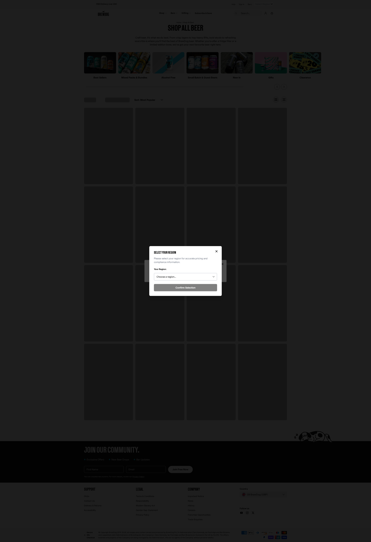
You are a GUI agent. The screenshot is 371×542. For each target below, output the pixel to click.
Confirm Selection (185, 287)
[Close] (216, 251)
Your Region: (160, 269)
